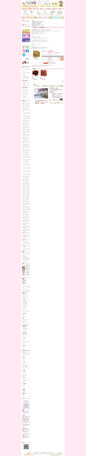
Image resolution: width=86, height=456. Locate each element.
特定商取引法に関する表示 (45, 452)
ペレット (24, 284)
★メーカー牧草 (24, 313)
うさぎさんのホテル (25, 241)
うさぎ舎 (33, 20)
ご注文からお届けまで (26, 257)
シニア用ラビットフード (26, 301)
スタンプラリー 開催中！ (26, 73)
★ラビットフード (24, 293)
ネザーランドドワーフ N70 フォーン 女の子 (26, 127)
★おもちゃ (23, 357)
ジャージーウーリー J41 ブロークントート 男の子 (26, 165)
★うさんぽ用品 (24, 383)
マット (24, 340)
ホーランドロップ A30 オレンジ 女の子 (26, 199)
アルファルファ (25, 307)
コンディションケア (25, 329)
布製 (23, 378)
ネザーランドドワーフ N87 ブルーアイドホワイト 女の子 (26, 230)
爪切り (24, 368)
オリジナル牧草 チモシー (26, 290)
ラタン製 (24, 377)
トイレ (24, 372)
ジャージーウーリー (25, 93)
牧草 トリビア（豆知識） (26, 254)
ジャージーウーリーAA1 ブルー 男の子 (26, 118)
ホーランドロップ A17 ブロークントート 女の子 (26, 110)
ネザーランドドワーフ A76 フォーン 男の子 (26, 190)
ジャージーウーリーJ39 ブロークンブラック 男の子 (26, 157)
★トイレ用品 (23, 371)
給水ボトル (24, 356)
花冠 (23, 387)
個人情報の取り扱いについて (37, 452)
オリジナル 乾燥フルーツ (26, 285)
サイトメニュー (25, 71)
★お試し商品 (23, 283)
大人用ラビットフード (26, 300)
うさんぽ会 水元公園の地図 (26, 249)
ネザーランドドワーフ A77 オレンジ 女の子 (26, 192)
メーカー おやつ (25, 324)
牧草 (23, 314)
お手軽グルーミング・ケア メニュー (26, 237)
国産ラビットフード (25, 296)
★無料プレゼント (24, 282)
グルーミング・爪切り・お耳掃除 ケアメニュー (26, 235)
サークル (24, 336)
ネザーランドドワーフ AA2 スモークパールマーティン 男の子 (26, 177)
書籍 (23, 394)
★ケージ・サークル (24, 334)
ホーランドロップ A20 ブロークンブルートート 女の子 (26, 132)
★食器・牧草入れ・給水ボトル (26, 351)
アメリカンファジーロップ (26, 98)
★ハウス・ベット (24, 345)
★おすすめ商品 (24, 280)
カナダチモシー (25, 305)
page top (63, 81)
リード (24, 386)
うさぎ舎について (25, 76)
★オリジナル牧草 (24, 302)
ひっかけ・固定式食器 (26, 353)
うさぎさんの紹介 (24, 80)
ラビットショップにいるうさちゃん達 (26, 85)
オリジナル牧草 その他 (26, 291)
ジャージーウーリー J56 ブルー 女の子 (26, 152)
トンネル (24, 362)
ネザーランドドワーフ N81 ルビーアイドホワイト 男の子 (26, 212)
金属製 (24, 381)
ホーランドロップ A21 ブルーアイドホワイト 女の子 (26, 135)
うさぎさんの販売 (24, 87)
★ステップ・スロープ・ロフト (26, 342)
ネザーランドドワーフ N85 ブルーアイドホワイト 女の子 (26, 227)
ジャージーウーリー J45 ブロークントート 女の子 (26, 168)
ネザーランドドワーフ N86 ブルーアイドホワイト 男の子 (26, 224)
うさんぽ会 (24, 247)
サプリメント (25, 330)
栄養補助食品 (25, 328)
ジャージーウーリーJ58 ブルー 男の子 (26, 154)
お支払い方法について (26, 260)
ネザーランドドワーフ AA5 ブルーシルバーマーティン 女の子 (26, 180)
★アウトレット (24, 281)
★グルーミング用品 (24, 366)
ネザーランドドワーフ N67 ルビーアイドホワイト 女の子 (26, 124)
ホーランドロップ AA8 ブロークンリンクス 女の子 (26, 147)
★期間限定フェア (24, 292)
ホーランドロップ (25, 92)
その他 (24, 317)
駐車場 (24, 75)
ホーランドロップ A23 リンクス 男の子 (26, 144)
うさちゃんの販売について (26, 78)
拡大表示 (37, 58)
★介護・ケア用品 (24, 333)
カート (24, 382)
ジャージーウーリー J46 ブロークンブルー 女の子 (26, 171)
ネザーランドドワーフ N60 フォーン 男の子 (26, 103)
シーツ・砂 (24, 373)
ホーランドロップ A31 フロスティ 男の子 (26, 197)
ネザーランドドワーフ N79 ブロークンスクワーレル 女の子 (26, 217)
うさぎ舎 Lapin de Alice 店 (26, 67)
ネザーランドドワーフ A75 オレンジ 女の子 (26, 187)
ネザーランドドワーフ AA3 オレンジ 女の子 (26, 183)
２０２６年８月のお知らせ (26, 69)
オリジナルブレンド (25, 310)
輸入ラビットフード (25, 297)
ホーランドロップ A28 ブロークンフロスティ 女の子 (26, 204)
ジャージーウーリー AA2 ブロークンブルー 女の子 (26, 209)
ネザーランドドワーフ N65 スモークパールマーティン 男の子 (26, 121)
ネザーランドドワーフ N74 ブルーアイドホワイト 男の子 (26, 138)
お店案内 (51, 452)
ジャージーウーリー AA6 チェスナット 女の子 (26, 185)
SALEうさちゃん (25, 89)
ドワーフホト (25, 96)
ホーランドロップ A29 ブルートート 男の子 (26, 194)
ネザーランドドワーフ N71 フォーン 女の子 (26, 129)
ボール (24, 363)
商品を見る (35, 79)
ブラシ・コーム (25, 367)
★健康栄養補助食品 (24, 325)
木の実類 (42, 21)
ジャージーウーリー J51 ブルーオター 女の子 (26, 207)
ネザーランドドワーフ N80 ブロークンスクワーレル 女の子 (26, 220)
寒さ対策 (24, 392)
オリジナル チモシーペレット (26, 312)
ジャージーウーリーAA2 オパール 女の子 (26, 160)
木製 (23, 343)
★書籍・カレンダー (24, 393)
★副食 (23, 318)
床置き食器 (24, 352)
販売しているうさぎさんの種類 (26, 83)
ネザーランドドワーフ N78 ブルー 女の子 (26, 215)
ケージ (24, 335)
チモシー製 (24, 358)
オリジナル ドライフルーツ (26, 287)
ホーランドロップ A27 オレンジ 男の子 (26, 201)
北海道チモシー (25, 306)
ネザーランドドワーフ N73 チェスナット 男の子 (26, 142)
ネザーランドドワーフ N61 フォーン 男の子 (26, 105)
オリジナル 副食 (25, 319)
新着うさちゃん (24, 100)
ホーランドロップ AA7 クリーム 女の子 (26, 150)
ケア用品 (24, 388)
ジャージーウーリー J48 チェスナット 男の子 (26, 174)
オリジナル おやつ (25, 323)
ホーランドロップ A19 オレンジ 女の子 (26, 107)
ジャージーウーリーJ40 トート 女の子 (26, 162)
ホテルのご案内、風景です (26, 243)
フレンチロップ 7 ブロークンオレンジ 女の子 (26, 116)
